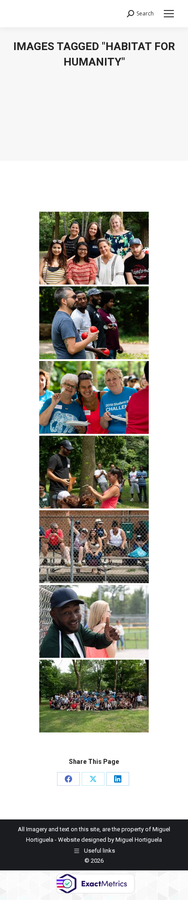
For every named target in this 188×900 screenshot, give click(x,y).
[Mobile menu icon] (169, 14)
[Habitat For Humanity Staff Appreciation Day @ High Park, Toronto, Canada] (94, 248)
